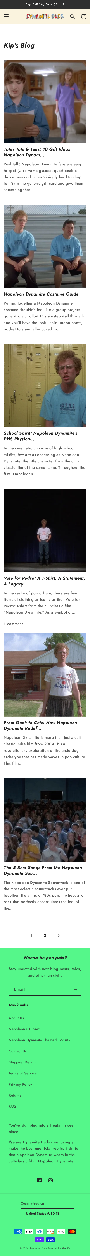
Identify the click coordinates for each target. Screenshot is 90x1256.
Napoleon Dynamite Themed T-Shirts (39, 1040)
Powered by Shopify (59, 1248)
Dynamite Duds (38, 1248)
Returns (15, 1095)
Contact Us (18, 1051)
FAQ (12, 1106)
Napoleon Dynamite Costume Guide (41, 294)
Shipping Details (22, 1062)
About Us (16, 1018)
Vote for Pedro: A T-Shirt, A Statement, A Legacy (44, 581)
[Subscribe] (75, 990)
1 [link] (32, 935)
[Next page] (58, 935)
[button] (6, 16)
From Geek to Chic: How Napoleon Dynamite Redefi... (40, 725)
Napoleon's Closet (24, 1029)
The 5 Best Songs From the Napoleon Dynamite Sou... (43, 870)
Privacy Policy (20, 1084)
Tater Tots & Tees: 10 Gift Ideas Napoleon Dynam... (37, 152)
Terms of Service (23, 1073)
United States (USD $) (42, 1213)
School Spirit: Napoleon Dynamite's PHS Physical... (40, 436)
